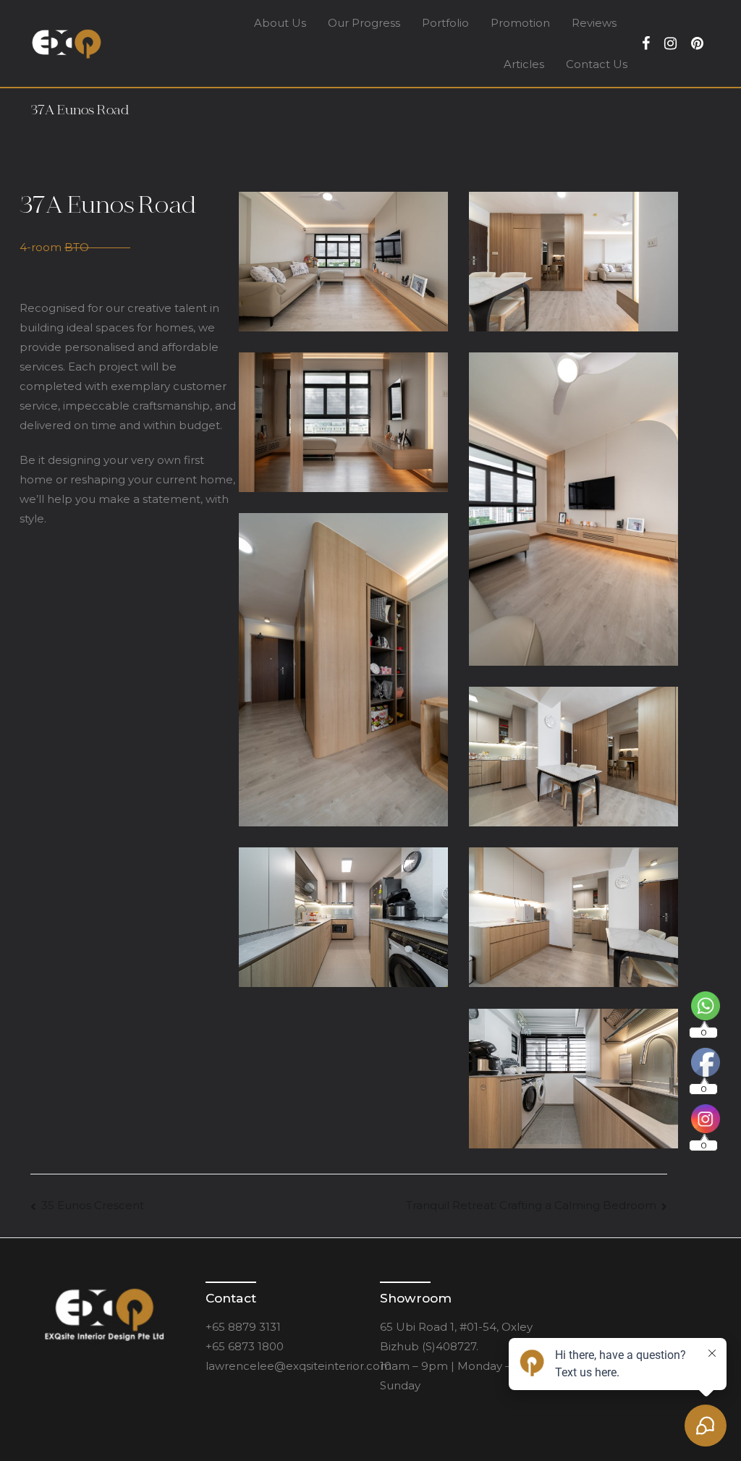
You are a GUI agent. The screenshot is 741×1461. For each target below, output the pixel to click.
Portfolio (445, 23)
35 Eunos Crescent (92, 1205)
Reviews (594, 23)
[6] (573, 508)
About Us (280, 23)
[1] (343, 261)
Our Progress (364, 23)
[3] (343, 421)
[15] (343, 916)
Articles (524, 64)
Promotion (520, 23)
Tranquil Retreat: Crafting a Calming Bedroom (531, 1205)
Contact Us (596, 64)
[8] (343, 669)
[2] (573, 261)
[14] (573, 916)
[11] (573, 756)
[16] (573, 1078)
